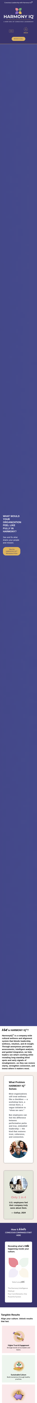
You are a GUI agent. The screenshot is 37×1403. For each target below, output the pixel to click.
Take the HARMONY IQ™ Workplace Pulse (11, 551)
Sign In (26, 32)
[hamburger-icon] (11, 31)
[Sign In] (26, 29)
